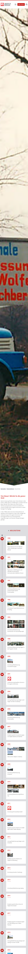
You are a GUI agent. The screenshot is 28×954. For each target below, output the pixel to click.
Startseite (3, 489)
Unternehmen (10, 489)
